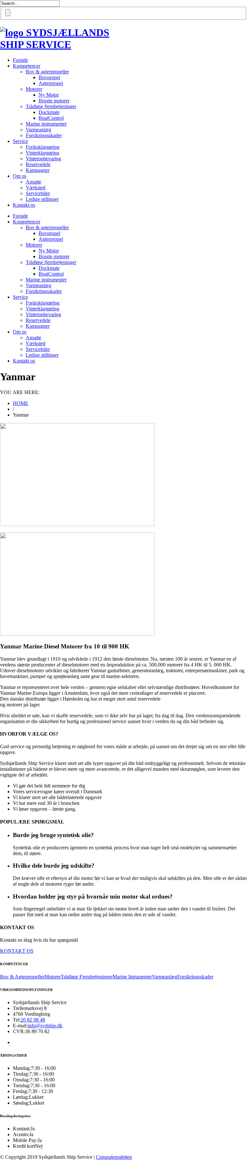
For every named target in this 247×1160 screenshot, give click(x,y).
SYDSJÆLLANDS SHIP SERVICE (54, 38)
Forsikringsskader (44, 135)
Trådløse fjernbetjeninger (51, 106)
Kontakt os (24, 205)
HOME (20, 403)
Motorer (34, 89)
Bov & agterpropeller (47, 71)
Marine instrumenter (46, 124)
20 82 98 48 (33, 1020)
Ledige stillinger (42, 199)
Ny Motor (49, 95)
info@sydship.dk (45, 1025)
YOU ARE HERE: (20, 392)
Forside (20, 60)
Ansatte (33, 181)
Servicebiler (38, 193)
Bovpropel (49, 77)
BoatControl (51, 118)
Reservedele (38, 164)
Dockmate (49, 112)
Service (20, 141)
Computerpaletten (114, 1157)
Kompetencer (26, 66)
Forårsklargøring (42, 147)
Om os (19, 176)
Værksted (35, 187)
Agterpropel (51, 83)
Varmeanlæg (38, 129)
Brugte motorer (54, 100)
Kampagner (38, 170)
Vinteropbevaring (43, 158)
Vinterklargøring (42, 153)
